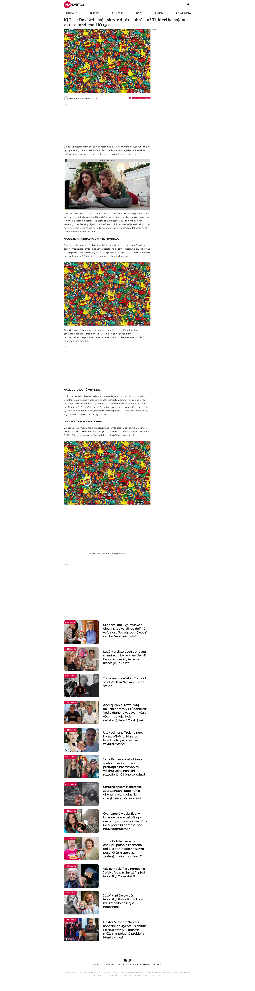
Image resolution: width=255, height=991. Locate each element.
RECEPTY (159, 13)
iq (130, 98)
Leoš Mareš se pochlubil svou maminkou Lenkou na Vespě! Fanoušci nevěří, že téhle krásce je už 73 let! (124, 657)
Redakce (158, 965)
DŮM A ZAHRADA (183, 13)
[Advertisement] (107, 123)
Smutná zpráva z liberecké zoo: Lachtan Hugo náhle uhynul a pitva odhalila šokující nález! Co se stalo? (122, 792)
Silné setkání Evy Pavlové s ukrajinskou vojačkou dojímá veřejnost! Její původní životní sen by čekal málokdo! (125, 630)
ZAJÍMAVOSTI (71, 13)
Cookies (97, 965)
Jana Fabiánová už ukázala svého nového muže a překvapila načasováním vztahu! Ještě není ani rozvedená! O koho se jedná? (124, 767)
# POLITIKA (70, 622)
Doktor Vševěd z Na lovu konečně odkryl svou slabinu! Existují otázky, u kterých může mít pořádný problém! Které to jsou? (124, 929)
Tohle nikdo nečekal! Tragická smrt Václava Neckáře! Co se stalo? (124, 682)
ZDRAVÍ (139, 13)
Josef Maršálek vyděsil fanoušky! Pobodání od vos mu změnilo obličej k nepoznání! (123, 901)
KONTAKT (110, 965)
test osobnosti (144, 98)
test (134, 98)
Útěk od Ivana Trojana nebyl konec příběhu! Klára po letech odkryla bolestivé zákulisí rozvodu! (123, 738)
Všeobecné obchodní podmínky (134, 965)
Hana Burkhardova (79, 98)
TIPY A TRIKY (117, 13)
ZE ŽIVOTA (94, 13)
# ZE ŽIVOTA (70, 649)
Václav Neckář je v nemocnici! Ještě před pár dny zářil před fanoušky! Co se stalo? (124, 872)
